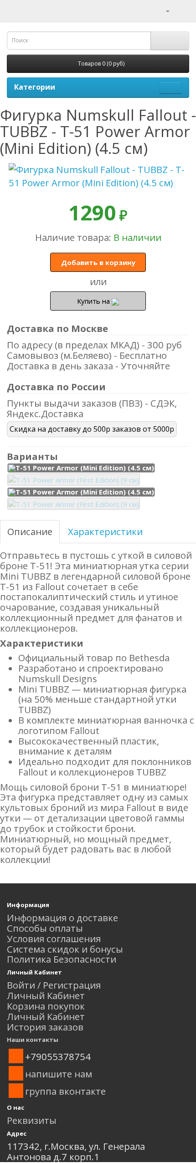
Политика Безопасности (61, 959)
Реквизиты (32, 1120)
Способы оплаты (45, 928)
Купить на (94, 301)
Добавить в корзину (98, 262)
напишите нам (58, 1073)
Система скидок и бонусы (65, 949)
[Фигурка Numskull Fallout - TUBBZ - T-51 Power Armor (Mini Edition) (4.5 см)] (98, 176)
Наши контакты (32, 1039)
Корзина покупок (46, 1006)
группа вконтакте (65, 1091)
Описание (29, 531)
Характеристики (105, 531)
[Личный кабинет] (162, 10)
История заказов (45, 1026)
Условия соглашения (54, 938)
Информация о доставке (62, 917)
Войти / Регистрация (54, 985)
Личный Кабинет (46, 995)
